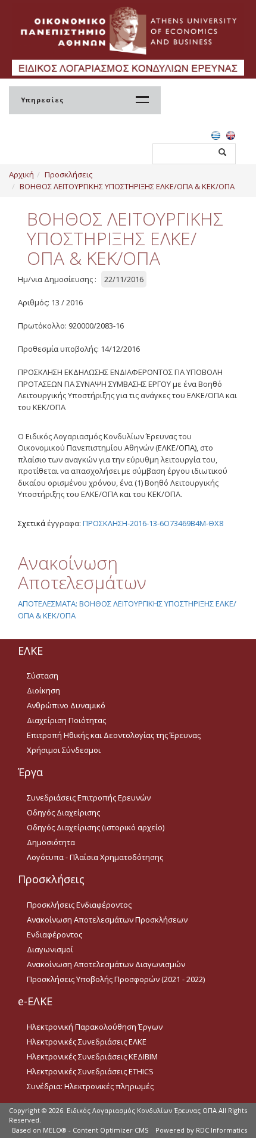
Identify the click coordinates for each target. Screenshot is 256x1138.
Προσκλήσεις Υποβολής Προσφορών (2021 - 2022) (116, 979)
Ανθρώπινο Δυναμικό (66, 705)
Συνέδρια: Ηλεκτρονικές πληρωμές (90, 1086)
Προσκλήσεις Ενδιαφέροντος (79, 904)
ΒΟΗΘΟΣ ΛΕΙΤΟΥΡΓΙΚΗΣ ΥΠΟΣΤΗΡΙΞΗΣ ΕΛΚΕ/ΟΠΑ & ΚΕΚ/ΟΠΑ (127, 186)
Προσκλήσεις (68, 174)
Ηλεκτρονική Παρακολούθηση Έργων (95, 1026)
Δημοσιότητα (51, 842)
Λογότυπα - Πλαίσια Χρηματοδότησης (95, 857)
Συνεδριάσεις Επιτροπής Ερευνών (89, 797)
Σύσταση (42, 675)
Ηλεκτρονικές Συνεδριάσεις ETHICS (90, 1071)
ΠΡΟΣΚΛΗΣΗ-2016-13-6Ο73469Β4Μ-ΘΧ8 (153, 523)
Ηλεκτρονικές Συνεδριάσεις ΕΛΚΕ (86, 1041)
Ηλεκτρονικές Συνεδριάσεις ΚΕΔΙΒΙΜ (92, 1056)
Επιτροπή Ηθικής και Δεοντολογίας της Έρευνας (114, 735)
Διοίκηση (43, 690)
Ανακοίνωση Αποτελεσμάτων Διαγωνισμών (106, 964)
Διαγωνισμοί (50, 949)
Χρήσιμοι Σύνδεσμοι (64, 750)
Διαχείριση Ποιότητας (66, 720)
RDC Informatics (221, 1130)
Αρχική (21, 174)
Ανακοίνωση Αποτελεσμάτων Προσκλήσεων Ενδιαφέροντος (107, 927)
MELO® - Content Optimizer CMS (95, 1130)
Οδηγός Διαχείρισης (63, 812)
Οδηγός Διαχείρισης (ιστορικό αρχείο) (95, 827)
